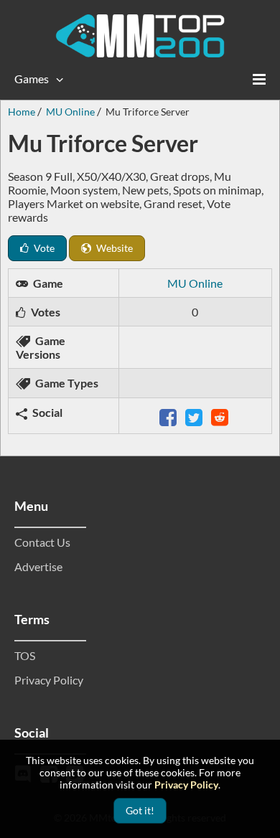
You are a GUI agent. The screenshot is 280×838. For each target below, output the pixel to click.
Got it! (140, 810)
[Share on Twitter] (195, 415)
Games (31, 78)
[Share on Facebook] (169, 415)
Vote (43, 248)
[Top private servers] (140, 35)
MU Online (195, 283)
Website (113, 248)
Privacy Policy (48, 680)
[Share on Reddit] (221, 415)
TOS (24, 655)
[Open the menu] (259, 78)
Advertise (38, 566)
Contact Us (42, 542)
